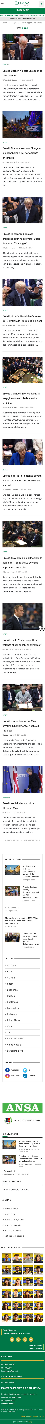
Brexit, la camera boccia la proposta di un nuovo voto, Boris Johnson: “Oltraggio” (21, 238)
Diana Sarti (8, 812)
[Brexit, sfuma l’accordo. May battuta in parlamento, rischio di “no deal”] (22, 697)
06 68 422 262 (9, 1365)
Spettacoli (12, 1002)
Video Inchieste (15, 1038)
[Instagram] (18, 1339)
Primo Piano (13, 1020)
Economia (12, 990)
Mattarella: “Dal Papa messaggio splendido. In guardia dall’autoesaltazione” (31, 939)
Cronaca (11, 965)
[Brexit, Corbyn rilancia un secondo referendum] (22, 47)
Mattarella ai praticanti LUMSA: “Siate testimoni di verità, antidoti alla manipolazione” (21, 920)
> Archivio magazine (12, 1225)
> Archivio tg (8, 1214)
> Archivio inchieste (11, 1230)
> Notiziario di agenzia (13, 1236)
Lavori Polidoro (15, 1050)
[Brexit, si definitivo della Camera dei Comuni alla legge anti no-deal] (22, 292)
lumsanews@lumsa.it (9, 1371)
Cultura (11, 977)
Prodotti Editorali (7, 1404)
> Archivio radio (10, 1208)
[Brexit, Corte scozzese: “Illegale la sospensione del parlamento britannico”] (22, 124)
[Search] (41, 4)
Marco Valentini (9, 325)
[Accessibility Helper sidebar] (42, 629)
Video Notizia (14, 1044)
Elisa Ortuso (9, 1174)
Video (10, 1026)
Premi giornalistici (8, 1401)
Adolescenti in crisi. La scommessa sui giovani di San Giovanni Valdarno (31, 871)
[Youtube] (31, 1339)
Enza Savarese (26, 1164)
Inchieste (12, 1014)
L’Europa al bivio (12, 908)
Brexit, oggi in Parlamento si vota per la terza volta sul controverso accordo (22, 480)
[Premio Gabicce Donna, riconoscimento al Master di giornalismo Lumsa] (12, 891)
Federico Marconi (10, 248)
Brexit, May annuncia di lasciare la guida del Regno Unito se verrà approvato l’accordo (22, 562)
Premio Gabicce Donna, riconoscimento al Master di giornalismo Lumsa (31, 892)
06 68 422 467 (9, 1383)
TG (8, 1032)
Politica (11, 996)
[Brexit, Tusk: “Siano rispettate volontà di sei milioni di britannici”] (22, 616)
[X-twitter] (24, 1339)
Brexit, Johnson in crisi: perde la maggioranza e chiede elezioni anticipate (21, 398)
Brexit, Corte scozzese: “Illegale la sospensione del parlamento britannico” (21, 153)
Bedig (30, 1422)
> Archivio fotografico (13, 1219)
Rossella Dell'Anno (10, 80)
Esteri (10, 971)
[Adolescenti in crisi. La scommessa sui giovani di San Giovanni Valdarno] (12, 870)
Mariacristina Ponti (10, 649)
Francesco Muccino (11, 490)
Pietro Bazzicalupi (27, 1149)
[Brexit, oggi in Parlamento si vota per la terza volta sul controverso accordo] (22, 452)
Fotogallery (13, 1008)
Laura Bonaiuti (9, 735)
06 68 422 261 (6, 1368)
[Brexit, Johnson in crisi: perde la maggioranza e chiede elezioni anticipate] (22, 370)
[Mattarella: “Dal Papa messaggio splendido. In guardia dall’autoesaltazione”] (12, 937)
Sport (10, 983)
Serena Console (9, 162)
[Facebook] (12, 1339)
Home (4, 23)
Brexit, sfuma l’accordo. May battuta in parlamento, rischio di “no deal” (21, 726)
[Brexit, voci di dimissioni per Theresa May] (22, 779)
